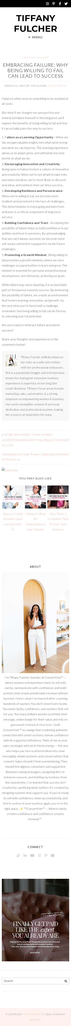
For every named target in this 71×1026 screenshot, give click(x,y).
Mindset (43, 57)
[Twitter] (66, 3)
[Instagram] (47, 3)
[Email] (52, 855)
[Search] (66, 981)
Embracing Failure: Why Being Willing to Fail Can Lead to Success (35, 70)
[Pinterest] (54, 3)
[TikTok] (18, 855)
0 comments (57, 85)
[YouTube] (32, 855)
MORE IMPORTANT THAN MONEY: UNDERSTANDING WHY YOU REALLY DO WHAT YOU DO (35, 440)
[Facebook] (60, 3)
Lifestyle (28, 57)
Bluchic (35, 1019)
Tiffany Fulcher (35, 23)
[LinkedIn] (25, 855)
